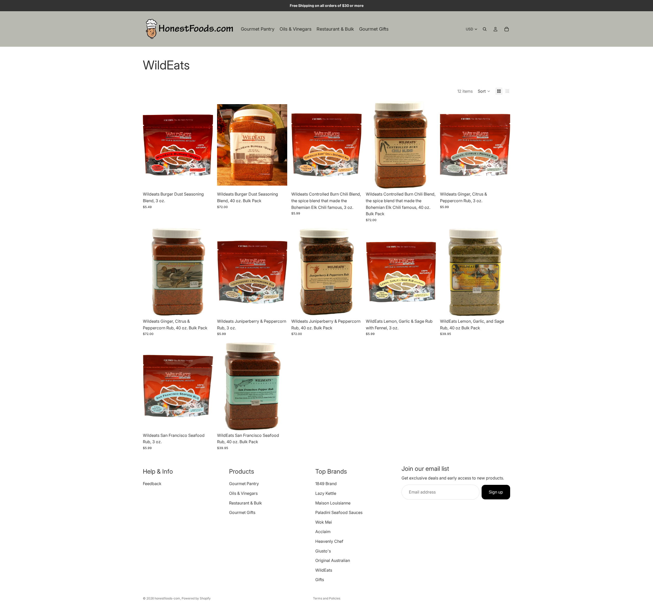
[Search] (484, 29)
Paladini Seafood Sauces (338, 512)
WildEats (323, 570)
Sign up (496, 492)
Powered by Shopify (196, 598)
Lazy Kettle (325, 493)
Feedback (152, 483)
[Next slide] (205, 145)
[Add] (205, 181)
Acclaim (323, 531)
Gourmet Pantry (244, 483)
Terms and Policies (326, 598)
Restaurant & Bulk (245, 503)
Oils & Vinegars (243, 493)
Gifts (319, 579)
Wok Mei (323, 522)
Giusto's (323, 551)
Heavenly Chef (329, 541)
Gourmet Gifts (242, 512)
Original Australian (332, 560)
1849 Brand (326, 483)
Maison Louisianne (332, 503)
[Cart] (506, 29)
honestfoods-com (167, 598)
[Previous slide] (150, 145)
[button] (484, 91)
